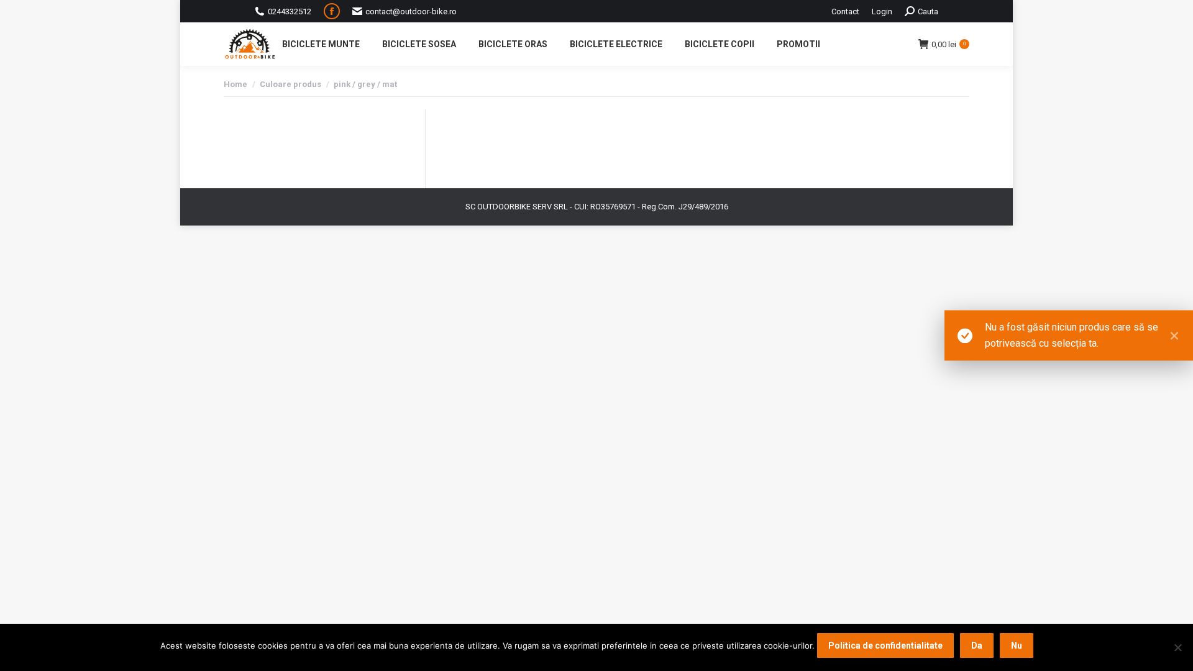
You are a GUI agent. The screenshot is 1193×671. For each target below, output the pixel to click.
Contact (845, 11)
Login (882, 11)
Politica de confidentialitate (885, 645)
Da (976, 645)
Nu (1016, 645)
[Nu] (1177, 647)
